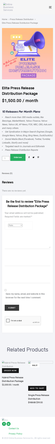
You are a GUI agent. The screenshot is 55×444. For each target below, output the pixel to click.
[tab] (27, 173)
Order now (18, 157)
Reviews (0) (7, 173)
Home (4, 19)
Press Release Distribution (22, 19)
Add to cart (37, 388)
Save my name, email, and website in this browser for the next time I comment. (25, 296)
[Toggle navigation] (44, 7)
